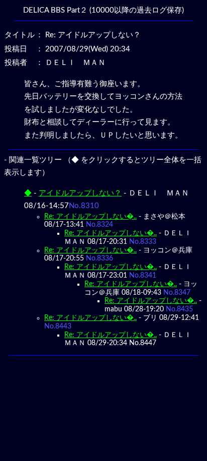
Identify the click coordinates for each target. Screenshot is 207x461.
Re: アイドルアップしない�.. (90, 216)
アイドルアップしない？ (80, 193)
